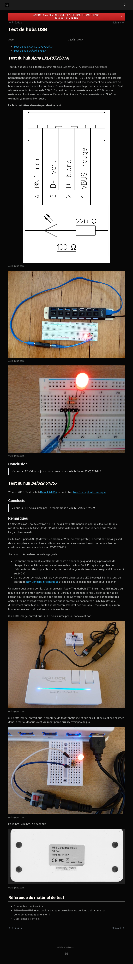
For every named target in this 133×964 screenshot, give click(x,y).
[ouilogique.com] (66, 187)
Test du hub (33, 46)
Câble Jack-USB (23, 910)
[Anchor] (72, 58)
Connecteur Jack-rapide (28, 906)
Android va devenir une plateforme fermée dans (66, 15)
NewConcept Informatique (89, 492)
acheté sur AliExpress (94, 66)
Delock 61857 (48, 492)
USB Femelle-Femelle (27, 918)
